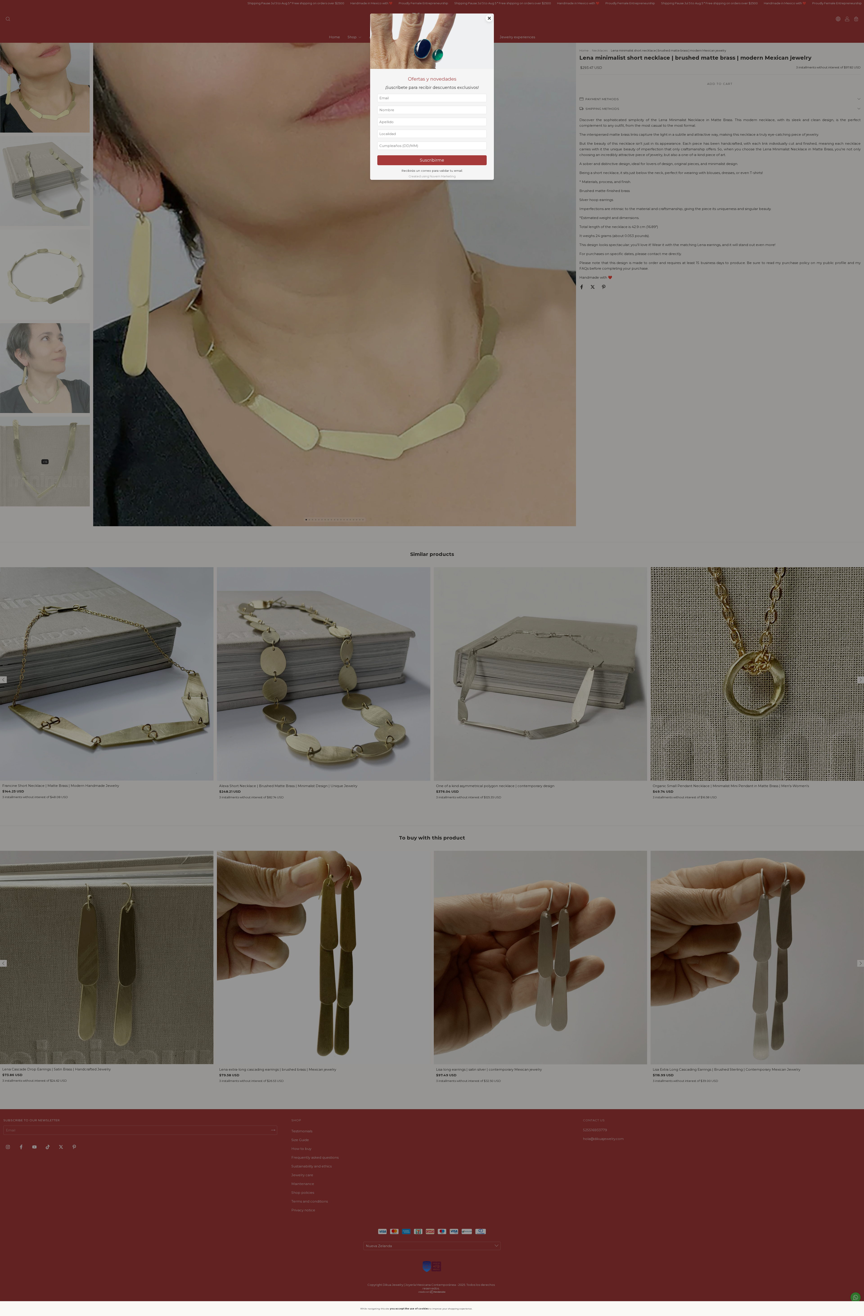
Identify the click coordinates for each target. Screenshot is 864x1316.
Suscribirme (432, 160)
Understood (489, 1308)
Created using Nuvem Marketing (432, 176)
